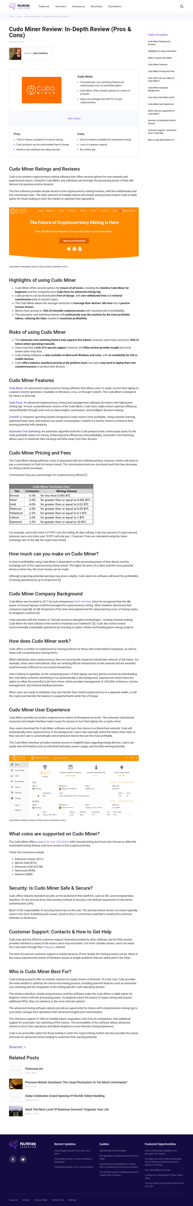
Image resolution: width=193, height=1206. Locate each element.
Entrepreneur (78, 6)
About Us (13, 1200)
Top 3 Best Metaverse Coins (158, 1170)
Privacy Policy (40, 1200)
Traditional (44, 6)
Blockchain (96, 6)
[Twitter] (23, 1159)
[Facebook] (13, 1159)
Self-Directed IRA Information (113, 1150)
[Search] (182, 6)
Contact (26, 1200)
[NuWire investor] (19, 6)
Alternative (60, 6)
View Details (74, 118)
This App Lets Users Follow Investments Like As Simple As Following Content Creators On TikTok (163, 1162)
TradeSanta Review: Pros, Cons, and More (73, 1167)
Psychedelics (115, 6)
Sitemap (72, 1200)
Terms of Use (58, 1200)
